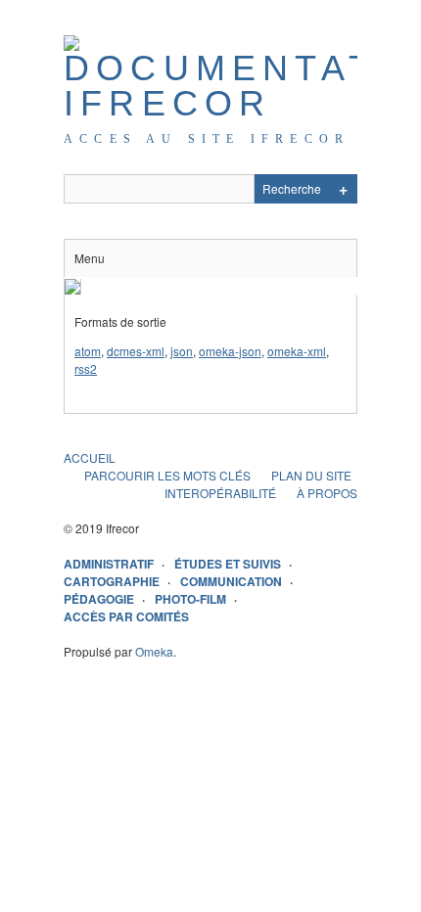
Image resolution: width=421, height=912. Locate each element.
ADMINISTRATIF (109, 563)
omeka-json (230, 350)
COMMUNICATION (231, 581)
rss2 (85, 368)
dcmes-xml (135, 350)
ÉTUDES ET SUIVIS (227, 563)
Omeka (154, 651)
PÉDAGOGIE (99, 599)
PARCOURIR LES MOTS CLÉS (167, 475)
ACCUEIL (90, 457)
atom (87, 350)
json (181, 350)
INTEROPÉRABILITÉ (220, 492)
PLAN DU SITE (311, 475)
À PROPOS (327, 492)
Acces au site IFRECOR (207, 139)
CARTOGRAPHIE (112, 581)
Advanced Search (342, 189)
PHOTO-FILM (190, 599)
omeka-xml (296, 350)
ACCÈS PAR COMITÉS (126, 616)
